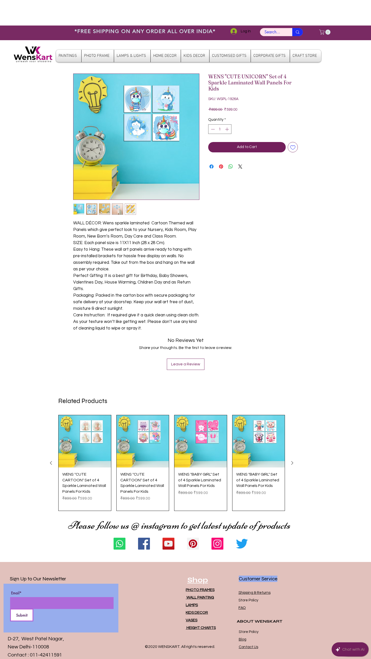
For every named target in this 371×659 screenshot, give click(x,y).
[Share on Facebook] (211, 166)
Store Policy (248, 600)
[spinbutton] (220, 129)
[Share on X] (240, 166)
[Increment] (227, 129)
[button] (325, 32)
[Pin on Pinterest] (221, 166)
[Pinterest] (193, 544)
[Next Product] (292, 463)
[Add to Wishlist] (293, 147)
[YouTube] (168, 544)
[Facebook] (144, 544)
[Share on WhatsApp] (231, 166)
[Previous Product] (51, 463)
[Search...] (297, 32)
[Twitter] (242, 544)
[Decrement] (212, 129)
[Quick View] (85, 441)
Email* (16, 593)
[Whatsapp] (119, 544)
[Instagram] (217, 544)
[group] (171, 463)
